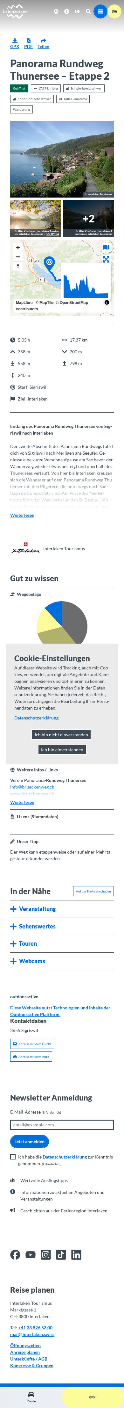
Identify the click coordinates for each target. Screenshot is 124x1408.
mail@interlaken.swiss (32, 1334)
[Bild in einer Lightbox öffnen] (35, 218)
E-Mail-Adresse (35, 1112)
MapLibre (24, 302)
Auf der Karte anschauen (93, 891)
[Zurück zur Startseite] (15, 11)
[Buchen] (114, 11)
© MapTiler (45, 302)
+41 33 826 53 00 (35, 1327)
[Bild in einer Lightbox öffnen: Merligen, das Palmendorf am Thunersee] (62, 159)
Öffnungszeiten (25, 1345)
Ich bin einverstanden (62, 749)
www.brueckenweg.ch (32, 793)
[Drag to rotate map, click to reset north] (18, 266)
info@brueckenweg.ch (32, 787)
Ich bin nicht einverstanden (61, 734)
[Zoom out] (18, 256)
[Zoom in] (18, 247)
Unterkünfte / (24, 1358)
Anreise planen (25, 1352)
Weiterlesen (22, 515)
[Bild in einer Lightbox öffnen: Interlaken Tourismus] (25, 548)
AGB (42, 1358)
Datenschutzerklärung (65, 1156)
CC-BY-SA (52, 234)
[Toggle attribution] (107, 302)
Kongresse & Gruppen (31, 1365)
